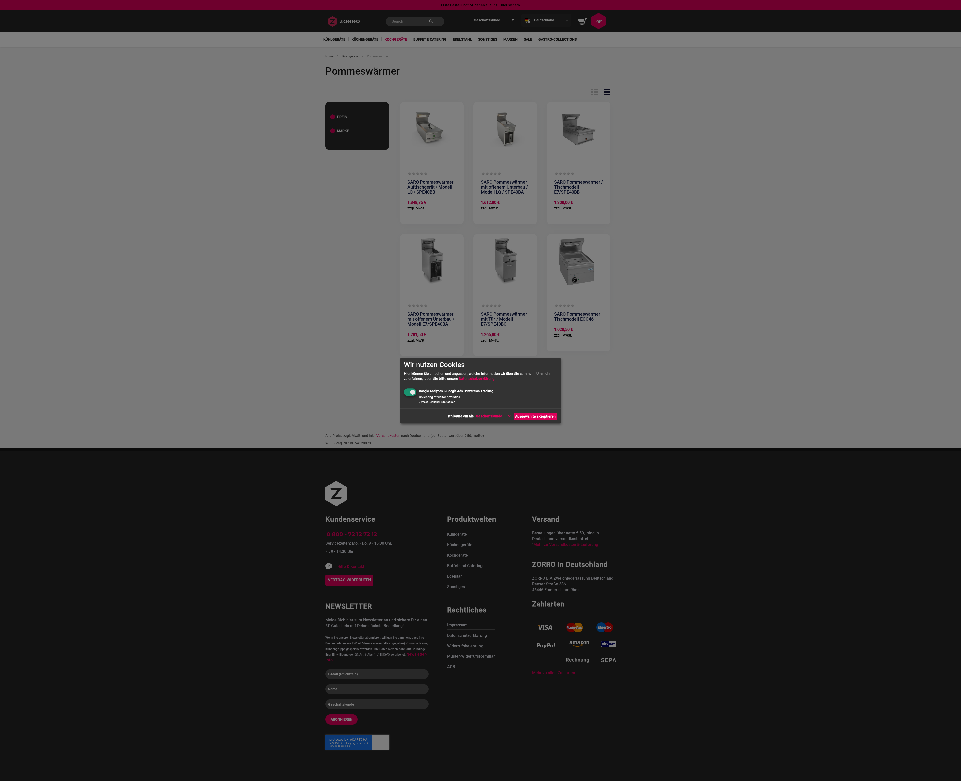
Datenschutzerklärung (476, 379)
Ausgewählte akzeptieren (535, 416)
